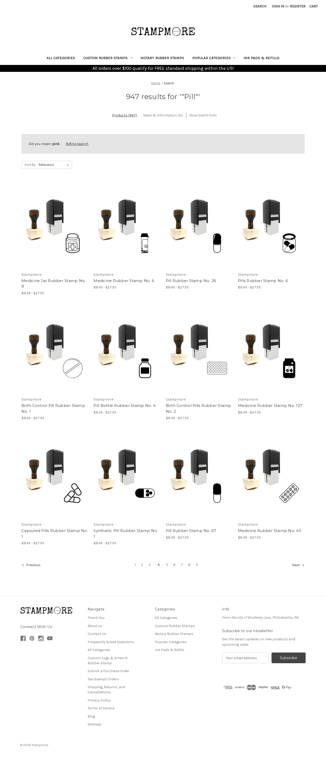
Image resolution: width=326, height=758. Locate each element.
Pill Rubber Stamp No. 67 (191, 530)
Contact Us (97, 634)
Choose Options (54, 225)
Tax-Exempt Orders (103, 679)
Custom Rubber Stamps (105, 58)
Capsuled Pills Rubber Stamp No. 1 (54, 533)
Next (296, 565)
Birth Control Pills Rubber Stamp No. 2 (198, 408)
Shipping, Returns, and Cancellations (106, 689)
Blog (91, 716)
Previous (32, 565)
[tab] (124, 115)
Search (259, 6)
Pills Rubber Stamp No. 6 (263, 280)
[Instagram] (41, 638)
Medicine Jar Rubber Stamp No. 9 (53, 283)
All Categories (61, 58)
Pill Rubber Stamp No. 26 (191, 280)
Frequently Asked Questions (111, 642)
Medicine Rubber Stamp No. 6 (123, 280)
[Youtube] (49, 638)
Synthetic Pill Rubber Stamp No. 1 (125, 533)
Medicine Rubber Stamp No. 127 (270, 405)
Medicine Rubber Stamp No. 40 (269, 530)
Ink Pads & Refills (261, 58)
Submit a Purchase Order (108, 671)
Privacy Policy (99, 700)
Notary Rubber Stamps (162, 58)
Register (298, 6)
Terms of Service (101, 708)
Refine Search (77, 144)
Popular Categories (211, 58)
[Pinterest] (32, 638)
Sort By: (30, 165)
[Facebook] (23, 638)
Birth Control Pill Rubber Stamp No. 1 (53, 408)
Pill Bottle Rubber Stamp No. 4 (124, 405)
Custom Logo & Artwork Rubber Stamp (108, 660)
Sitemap (94, 724)
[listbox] (55, 165)
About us (95, 626)
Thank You (96, 618)
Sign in (278, 6)
